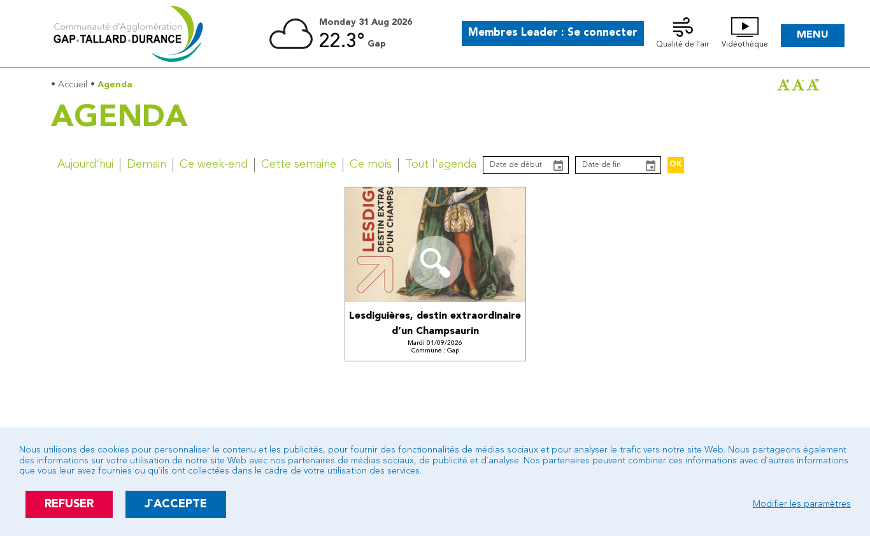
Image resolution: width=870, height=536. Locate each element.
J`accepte (176, 504)
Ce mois (371, 164)
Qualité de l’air (683, 44)
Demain (146, 164)
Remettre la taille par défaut (812, 84)
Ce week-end (214, 164)
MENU (813, 35)
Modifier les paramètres (802, 504)
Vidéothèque (745, 44)
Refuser (69, 504)
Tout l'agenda (440, 164)
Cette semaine (298, 164)
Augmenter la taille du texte (783, 84)
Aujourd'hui (85, 164)
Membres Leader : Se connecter (553, 32)
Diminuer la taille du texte (798, 84)
